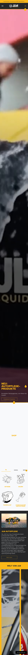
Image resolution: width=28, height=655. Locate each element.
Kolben (20, 486)
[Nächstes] (26, 470)
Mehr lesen (9, 557)
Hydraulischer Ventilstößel (21, 505)
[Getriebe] (7, 479)
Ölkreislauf (7, 505)
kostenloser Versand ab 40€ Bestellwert (14, 1)
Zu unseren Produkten (9, 399)
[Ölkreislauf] (7, 497)
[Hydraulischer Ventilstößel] (21, 497)
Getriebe (7, 486)
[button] (25, 6)
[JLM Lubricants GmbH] (13, 6)
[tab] (6, 470)
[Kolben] (21, 479)
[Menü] (2, 6)
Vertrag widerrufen (21, 652)
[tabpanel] (14, 490)
